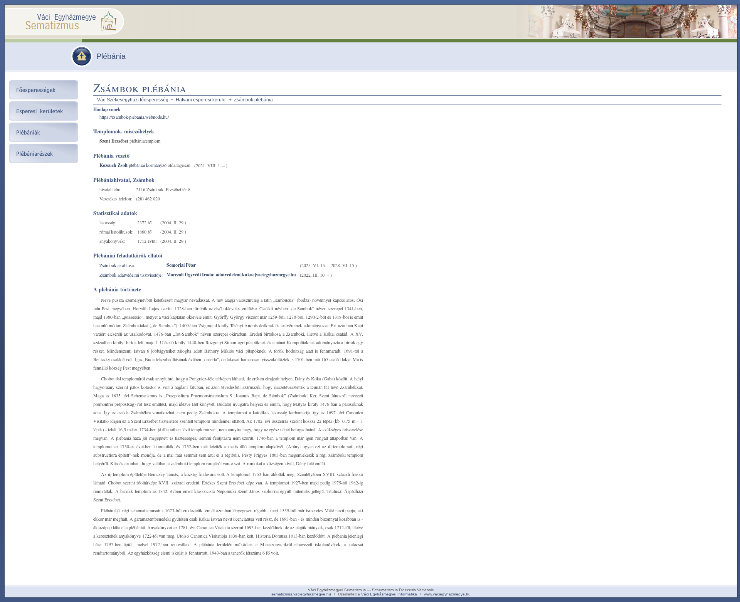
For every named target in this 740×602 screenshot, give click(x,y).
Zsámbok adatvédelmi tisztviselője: (131, 275)
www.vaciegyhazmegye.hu (447, 594)
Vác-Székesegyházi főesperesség (132, 100)
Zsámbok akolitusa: (117, 265)
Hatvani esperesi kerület (201, 100)
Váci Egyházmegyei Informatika (389, 594)
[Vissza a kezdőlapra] (101, 36)
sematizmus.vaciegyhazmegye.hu (301, 594)
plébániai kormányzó (147, 165)
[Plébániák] (81, 65)
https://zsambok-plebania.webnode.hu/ (134, 117)
